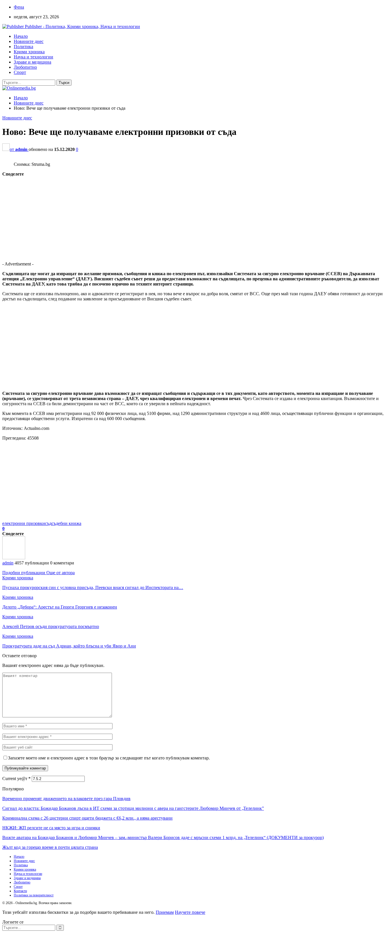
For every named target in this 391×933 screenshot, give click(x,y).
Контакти (20, 891)
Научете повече (190, 912)
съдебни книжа (66, 523)
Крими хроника (29, 51)
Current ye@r (16, 778)
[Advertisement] (174, 217)
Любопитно (25, 67)
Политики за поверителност (34, 895)
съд (48, 523)
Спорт (20, 72)
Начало (21, 36)
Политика (23, 46)
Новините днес (29, 41)
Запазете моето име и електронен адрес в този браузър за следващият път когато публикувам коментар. (109, 757)
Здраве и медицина (32, 62)
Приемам (165, 912)
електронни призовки (23, 523)
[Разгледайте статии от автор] (13, 557)
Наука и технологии (33, 56)
